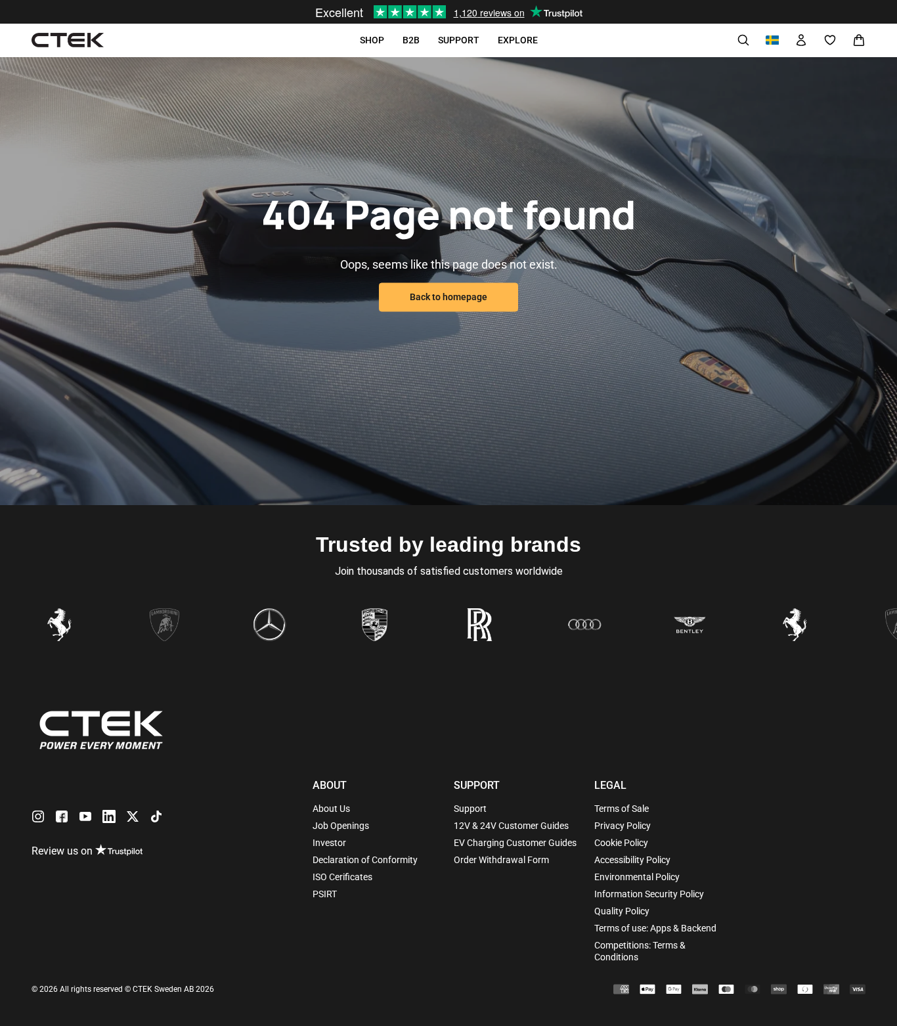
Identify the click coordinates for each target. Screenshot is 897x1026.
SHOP (372, 40)
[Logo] (68, 40)
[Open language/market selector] (772, 40)
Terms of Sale (621, 808)
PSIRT (325, 894)
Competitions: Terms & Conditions (640, 951)
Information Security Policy (649, 894)
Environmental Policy (637, 877)
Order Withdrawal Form (501, 860)
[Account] (801, 40)
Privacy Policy (622, 825)
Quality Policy (621, 911)
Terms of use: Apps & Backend (655, 928)
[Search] (743, 40)
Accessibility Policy (632, 860)
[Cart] (858, 40)
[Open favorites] (830, 40)
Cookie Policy (621, 842)
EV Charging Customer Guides (515, 842)
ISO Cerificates (342, 877)
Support (470, 808)
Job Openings (341, 825)
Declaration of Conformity (365, 860)
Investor (329, 842)
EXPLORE (518, 40)
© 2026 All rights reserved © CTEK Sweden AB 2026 (123, 989)
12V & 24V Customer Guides (511, 825)
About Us (331, 808)
